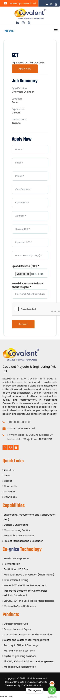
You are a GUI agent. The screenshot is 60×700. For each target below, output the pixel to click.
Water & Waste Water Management (24, 585)
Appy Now (24, 68)
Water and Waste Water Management (26, 640)
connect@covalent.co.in (23, 3)
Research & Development (18, 535)
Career (7, 480)
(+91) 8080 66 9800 (19, 422)
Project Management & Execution (23, 541)
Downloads (10, 497)
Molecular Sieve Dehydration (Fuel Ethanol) (28, 574)
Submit (23, 324)
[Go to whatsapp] (52, 690)
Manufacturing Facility (16, 530)
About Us (8, 470)
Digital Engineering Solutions (19, 656)
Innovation (9, 491)
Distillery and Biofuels (15, 623)
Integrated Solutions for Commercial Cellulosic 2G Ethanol (24, 593)
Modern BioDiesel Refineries (19, 606)
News (6, 475)
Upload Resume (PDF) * (25, 266)
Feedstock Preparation (16, 558)
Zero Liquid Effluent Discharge (20, 645)
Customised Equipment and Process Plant (28, 634)
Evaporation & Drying (15, 580)
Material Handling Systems (19, 650)
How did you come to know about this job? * (27, 285)
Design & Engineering (15, 524)
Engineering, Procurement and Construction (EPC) (28, 517)
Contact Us (10, 486)
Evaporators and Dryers (17, 629)
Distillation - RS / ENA (15, 569)
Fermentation (11, 564)
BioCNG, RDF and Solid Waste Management (28, 600)
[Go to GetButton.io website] (52, 697)
